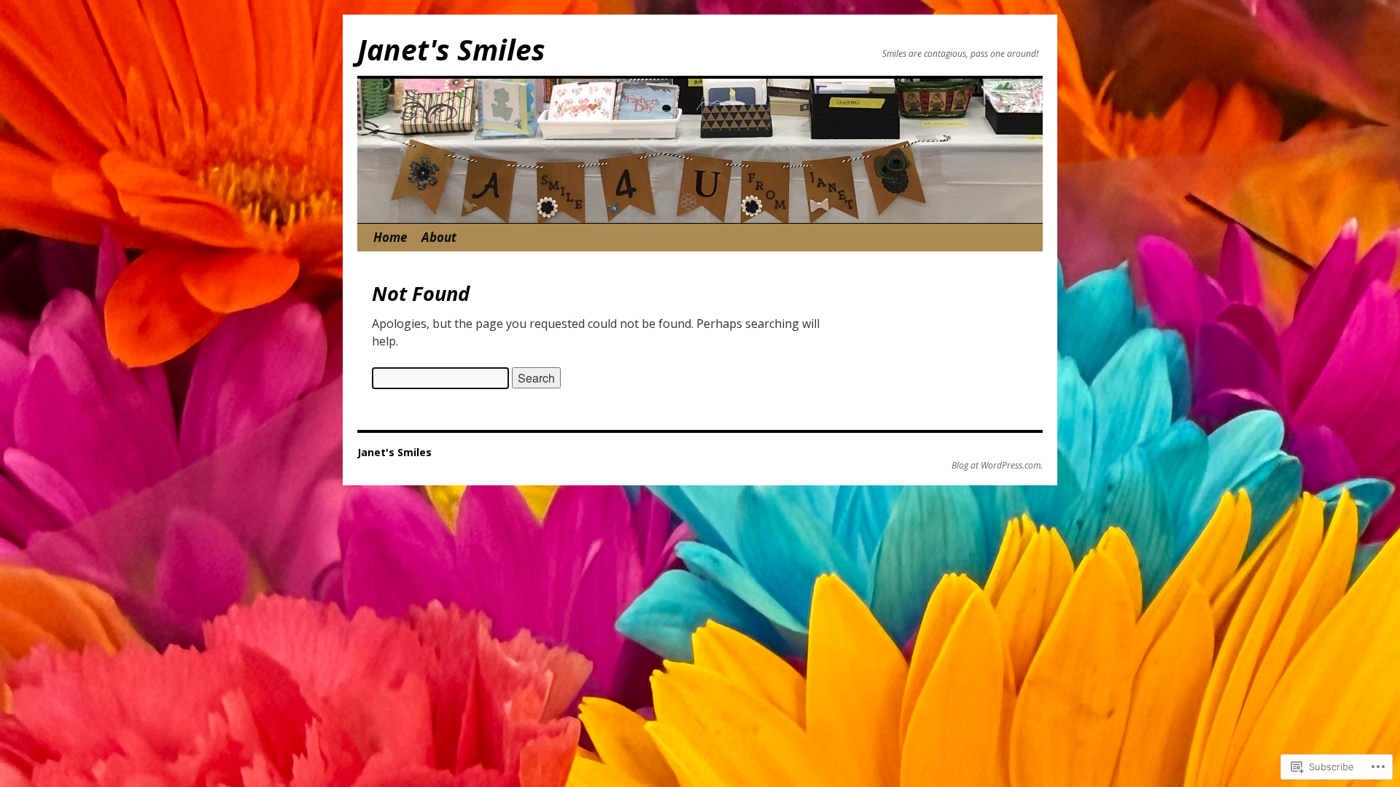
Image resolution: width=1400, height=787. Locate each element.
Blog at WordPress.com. (997, 465)
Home (390, 237)
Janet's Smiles (451, 49)
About (438, 237)
